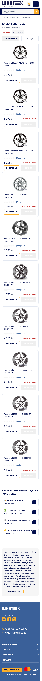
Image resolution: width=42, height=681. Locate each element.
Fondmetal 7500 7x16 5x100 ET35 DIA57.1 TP (17, 459)
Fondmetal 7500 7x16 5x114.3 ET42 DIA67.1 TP (18, 371)
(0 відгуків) (20, 70)
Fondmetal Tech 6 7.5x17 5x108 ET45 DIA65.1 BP (19, 152)
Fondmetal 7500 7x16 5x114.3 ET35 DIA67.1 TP (18, 415)
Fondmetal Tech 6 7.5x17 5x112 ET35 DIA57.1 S (19, 64)
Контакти (6, 660)
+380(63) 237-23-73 (16, 628)
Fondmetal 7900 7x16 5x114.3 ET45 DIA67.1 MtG (18, 239)
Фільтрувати (12, 38)
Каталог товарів (9, 645)
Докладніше (12, 80)
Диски (12, 18)
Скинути (6, 32)
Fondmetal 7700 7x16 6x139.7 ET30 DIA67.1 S (18, 195)
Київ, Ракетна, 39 (15, 632)
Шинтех (5, 18)
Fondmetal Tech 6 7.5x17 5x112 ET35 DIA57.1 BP (19, 108)
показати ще (14, 591)
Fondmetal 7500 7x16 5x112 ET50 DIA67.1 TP (17, 327)
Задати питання (11, 670)
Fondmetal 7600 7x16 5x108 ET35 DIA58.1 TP (17, 283)
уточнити (28, 80)
